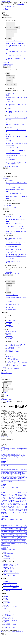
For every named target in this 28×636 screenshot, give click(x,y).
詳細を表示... (4, 410)
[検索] (4, 12)
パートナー (6, 208)
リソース (6, 312)
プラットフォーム (7, 17)
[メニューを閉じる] (1, 377)
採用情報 (5, 9)
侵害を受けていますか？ (9, 6)
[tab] (10, 24)
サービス (6, 168)
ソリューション (7, 67)
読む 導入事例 (4, 436)
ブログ (5, 8)
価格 (4, 370)
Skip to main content (5, 1)
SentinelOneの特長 (8, 275)
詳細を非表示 (4, 434)
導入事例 (7, 401)
